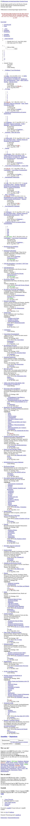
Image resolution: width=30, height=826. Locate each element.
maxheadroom (12, 768)
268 (8, 235)
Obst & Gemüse (13, 81)
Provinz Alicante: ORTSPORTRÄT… (15, 274)
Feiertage (10, 622)
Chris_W (19, 768)
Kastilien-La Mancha (13, 499)
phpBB (9, 808)
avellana (11, 475)
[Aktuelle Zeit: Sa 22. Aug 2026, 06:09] (4, 40)
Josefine (19, 174)
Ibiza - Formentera (9, 194)
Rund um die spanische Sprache (16, 654)
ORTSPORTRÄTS (9, 267)
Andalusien (11, 491)
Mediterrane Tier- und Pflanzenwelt (13, 407)
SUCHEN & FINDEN (10, 726)
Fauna (9, 423)
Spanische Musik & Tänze (14, 599)
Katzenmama (14, 770)
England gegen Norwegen (21, 665)
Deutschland (11, 536)
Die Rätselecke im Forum (10, 345)
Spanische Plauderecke (9, 357)
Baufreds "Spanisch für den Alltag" (17, 652)
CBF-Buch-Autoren (13, 603)
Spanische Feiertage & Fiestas (15, 623)
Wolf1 (23, 767)
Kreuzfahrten (11, 533)
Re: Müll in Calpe (19, 568)
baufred (11, 560)
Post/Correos (11, 693)
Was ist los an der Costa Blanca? (12, 388)
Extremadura (11, 501)
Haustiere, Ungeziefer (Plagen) (11, 720)
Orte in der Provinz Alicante (22, 285)
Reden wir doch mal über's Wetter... (13, 449)
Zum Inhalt (3, 22)
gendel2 (19, 109)
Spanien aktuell (8, 550)
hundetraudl (12, 732)
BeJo (23, 768)
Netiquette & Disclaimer (10, 250)
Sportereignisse (8, 661)
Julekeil (20, 767)
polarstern (8, 154)
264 (8, 229)
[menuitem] (5, 28)
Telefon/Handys (12, 711)
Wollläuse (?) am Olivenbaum (12, 70)
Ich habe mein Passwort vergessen (19, 742)
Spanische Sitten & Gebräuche (15, 625)
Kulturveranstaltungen (13, 321)
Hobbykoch (12, 541)
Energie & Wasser (12, 684)
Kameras (10, 710)
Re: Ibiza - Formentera (20, 507)
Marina (20, 770)
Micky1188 (9, 138)
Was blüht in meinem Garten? (15, 419)
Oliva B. (19, 86)
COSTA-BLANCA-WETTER (12, 515)
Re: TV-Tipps (18, 639)
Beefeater (11, 365)
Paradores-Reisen (12, 530)
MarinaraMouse (5, 771)
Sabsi (7, 76)
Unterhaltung (7, 170)
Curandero (12, 717)
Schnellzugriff (7, 24)
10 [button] (4, 59)
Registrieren (7, 36)
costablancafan (10, 764)
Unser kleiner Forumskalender (19, 170)
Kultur (23, 123)
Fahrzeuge (10, 685)
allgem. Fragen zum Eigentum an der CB (18, 681)
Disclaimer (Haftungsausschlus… (13, 257)
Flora (18, 80)
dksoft (10, 325)
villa (10, 629)
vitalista (11, 298)
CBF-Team (9, 236)
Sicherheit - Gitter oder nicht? (12, 132)
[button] (4, 45)
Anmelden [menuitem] (6, 30)
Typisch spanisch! (8, 613)
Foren (5, 26)
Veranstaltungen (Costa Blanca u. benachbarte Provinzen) (16, 398)
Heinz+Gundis (11, 767)
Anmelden (6, 34)
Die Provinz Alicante (9, 279)
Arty (7, 812)
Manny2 (8, 761)
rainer (21, 765)
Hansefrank (12, 446)
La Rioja (10, 494)
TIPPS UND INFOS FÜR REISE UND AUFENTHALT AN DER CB (15, 77)
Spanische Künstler (13, 600)
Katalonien (11, 492)
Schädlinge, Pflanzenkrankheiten (16, 424)
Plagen (9, 426)
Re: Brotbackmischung (20, 445)
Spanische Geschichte (13, 583)
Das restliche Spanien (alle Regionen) (15, 198)
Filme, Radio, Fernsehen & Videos (12, 632)
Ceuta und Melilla (12, 505)
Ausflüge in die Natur (13, 318)
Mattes (26, 762)
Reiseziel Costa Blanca (9, 301)
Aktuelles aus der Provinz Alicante (12, 563)
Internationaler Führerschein (12, 177)
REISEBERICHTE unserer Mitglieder (13, 197)
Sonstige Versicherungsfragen (15, 695)
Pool (22, 215)
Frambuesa (9, 122)
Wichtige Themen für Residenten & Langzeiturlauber (16, 140)
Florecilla (17, 765)
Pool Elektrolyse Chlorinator (12, 206)
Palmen (10, 420)
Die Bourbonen (12, 584)
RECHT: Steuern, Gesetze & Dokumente (14, 186)
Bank (9, 682)
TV (9, 713)
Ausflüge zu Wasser (13, 319)
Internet (10, 690)
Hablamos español (8, 644)
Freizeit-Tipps (7, 312)
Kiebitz (11, 667)
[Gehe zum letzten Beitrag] (22, 86)
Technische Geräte (8, 703)
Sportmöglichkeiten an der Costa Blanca (18, 400)
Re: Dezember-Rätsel (20, 352)
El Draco (11, 521)
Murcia (10, 502)
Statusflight (11, 765)
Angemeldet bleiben (7, 743)
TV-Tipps (7, 89)
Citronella (3, 770)
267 (8, 233)
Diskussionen (11, 537)
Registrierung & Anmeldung (11, 246)
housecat (11, 378)
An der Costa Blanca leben (10, 671)
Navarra (10, 495)
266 (8, 232)
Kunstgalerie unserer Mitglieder (16, 606)
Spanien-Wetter (8, 511)
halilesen (12, 812)
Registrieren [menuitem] (7, 31)
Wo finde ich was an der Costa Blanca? (14, 289)
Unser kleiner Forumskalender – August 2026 (16, 165)
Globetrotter (11, 531)
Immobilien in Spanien (13, 687)
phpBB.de (18, 815)
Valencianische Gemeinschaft (15, 483)
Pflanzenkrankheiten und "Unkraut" (17, 427)
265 (8, 230)
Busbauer (5, 765)
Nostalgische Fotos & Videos (15, 621)
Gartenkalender (12, 417)
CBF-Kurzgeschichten (16, 125)
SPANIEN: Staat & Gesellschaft (12, 103)
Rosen (9, 414)
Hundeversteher (5, 768)
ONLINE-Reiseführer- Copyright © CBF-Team (16, 263)
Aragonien (10, 498)
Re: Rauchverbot (19, 364)
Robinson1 (20, 162)
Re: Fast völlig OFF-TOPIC (22, 716)
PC (9, 714)
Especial (6, 524)
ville (7, 183)
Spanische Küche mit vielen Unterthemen (14, 436)
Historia (6, 573)
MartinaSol (12, 404)
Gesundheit (11, 688)
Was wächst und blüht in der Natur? (17, 422)
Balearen (24, 199)
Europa (10, 534)
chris (18, 145)
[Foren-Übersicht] (14, 1)
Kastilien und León (13, 496)
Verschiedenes (20, 158)
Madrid (10, 504)
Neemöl (7, 148)
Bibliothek (6, 125)
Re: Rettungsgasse (19, 308)
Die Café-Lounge (8, 368)
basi (16, 767)
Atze (10, 458)
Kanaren (10, 486)
